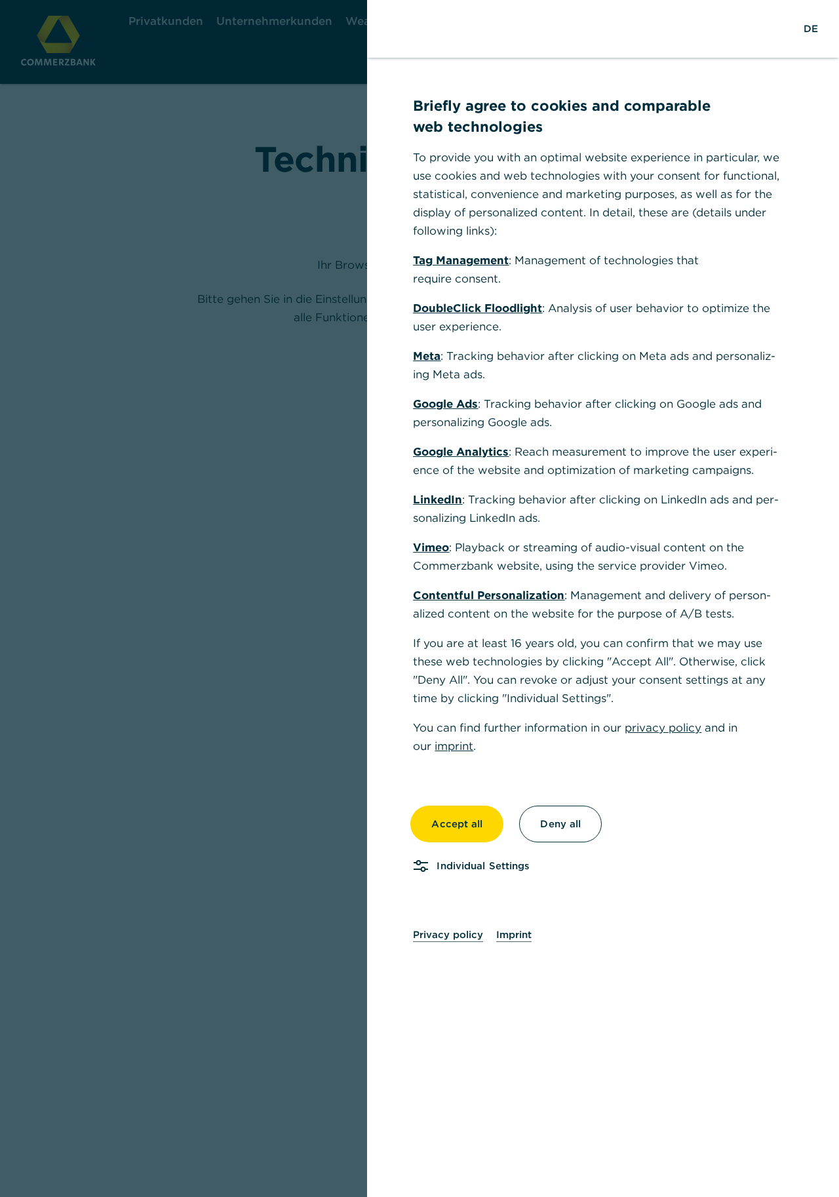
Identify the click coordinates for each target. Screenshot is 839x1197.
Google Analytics (461, 451)
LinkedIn (437, 499)
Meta (426, 356)
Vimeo (431, 547)
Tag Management (461, 260)
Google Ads (445, 404)
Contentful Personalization (488, 595)
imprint (454, 746)
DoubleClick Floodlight (477, 308)
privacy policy (663, 727)
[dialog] (419, 598)
